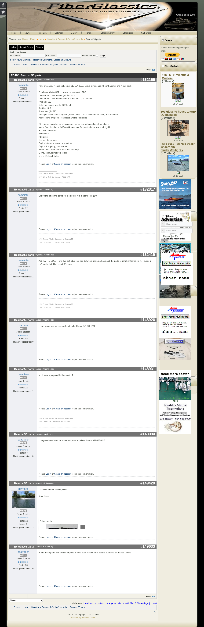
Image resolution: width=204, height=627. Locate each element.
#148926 (147, 320)
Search (39, 47)
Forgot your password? (20, 60)
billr (119, 603)
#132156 (147, 79)
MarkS (133, 603)
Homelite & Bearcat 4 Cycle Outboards (65, 39)
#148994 (147, 434)
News (27, 33)
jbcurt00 (153, 603)
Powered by (75, 617)
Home (13, 33)
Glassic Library (108, 33)
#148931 (147, 369)
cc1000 (125, 603)
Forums (89, 33)
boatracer (23, 325)
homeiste (23, 85)
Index (13, 47)
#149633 (147, 546)
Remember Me (170, 236)
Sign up (167, 248)
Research (42, 33)
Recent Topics (26, 47)
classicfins (99, 603)
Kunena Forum (88, 617)
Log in (48, 164)
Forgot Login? (170, 245)
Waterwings (142, 603)
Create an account (62, 60)
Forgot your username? (42, 60)
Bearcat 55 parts (77, 64)
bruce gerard (110, 603)
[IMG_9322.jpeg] (82, 527)
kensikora (88, 603)
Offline (23, 88)
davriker (23, 488)
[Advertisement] (178, 335)
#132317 (147, 189)
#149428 (147, 483)
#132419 (147, 254)
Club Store (146, 33)
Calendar (59, 33)
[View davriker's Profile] (23, 499)
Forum (33, 39)
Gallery (74, 33)
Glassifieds (128, 33)
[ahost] (177, 268)
